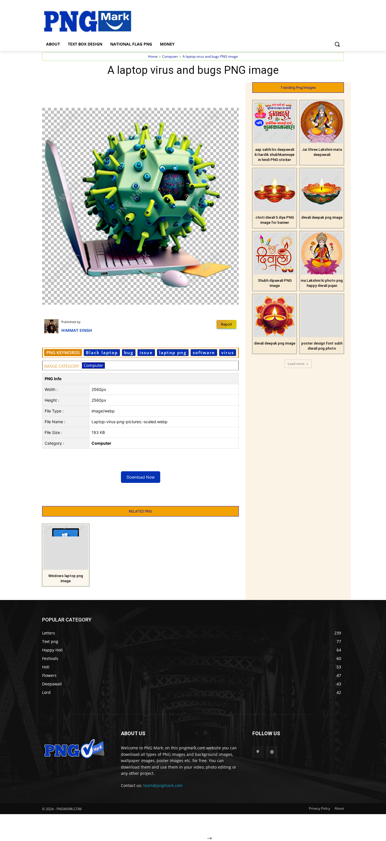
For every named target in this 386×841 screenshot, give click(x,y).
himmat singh (76, 330)
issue (146, 352)
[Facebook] (81, 88)
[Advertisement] (238, 20)
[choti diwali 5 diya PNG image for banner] (274, 190)
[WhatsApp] (120, 88)
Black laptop (102, 352)
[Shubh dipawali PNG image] (274, 253)
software (204, 352)
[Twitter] (94, 88)
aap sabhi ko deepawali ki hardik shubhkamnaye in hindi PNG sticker (274, 154)
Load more (296, 363)
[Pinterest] (107, 88)
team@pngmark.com (163, 785)
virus (227, 352)
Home (153, 56)
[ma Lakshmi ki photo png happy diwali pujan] (322, 253)
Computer (170, 56)
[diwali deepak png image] (322, 190)
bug (128, 352)
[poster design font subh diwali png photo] (322, 316)
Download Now (141, 477)
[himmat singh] (52, 326)
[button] (337, 44)
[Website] (271, 751)
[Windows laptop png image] (65, 547)
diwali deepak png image (321, 217)
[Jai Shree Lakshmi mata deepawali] (322, 122)
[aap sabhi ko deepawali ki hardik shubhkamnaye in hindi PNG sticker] (274, 122)
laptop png (173, 352)
